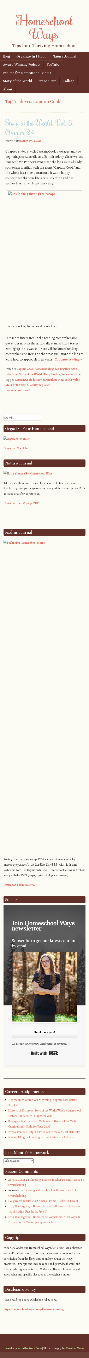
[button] (44, 987)
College (69, 81)
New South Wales (69, 380)
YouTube (53, 64)
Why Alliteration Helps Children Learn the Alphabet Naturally (44, 1132)
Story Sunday (51, 374)
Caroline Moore (75, 1348)
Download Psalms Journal (19, 885)
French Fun (47, 81)
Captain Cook (25, 369)
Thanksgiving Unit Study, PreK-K (27, 1212)
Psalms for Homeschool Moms (27, 73)
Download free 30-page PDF (21, 503)
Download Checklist (16, 448)
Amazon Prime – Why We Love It (58, 1201)
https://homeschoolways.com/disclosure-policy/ (34, 1309)
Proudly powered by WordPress (23, 1348)
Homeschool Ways (44, 27)
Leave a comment (17, 390)
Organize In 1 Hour (31, 56)
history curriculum (45, 380)
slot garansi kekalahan (21, 1201)
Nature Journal (64, 56)
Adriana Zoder (16, 1180)
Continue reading (68, 359)
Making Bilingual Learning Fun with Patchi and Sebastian (41, 1137)
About (7, 89)
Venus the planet (71, 374)
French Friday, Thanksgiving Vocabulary (32, 1222)
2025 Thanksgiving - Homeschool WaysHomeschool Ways (42, 1206)
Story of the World (17, 81)
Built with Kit (44, 1053)
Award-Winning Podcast (21, 64)
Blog (6, 56)
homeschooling (44, 369)
